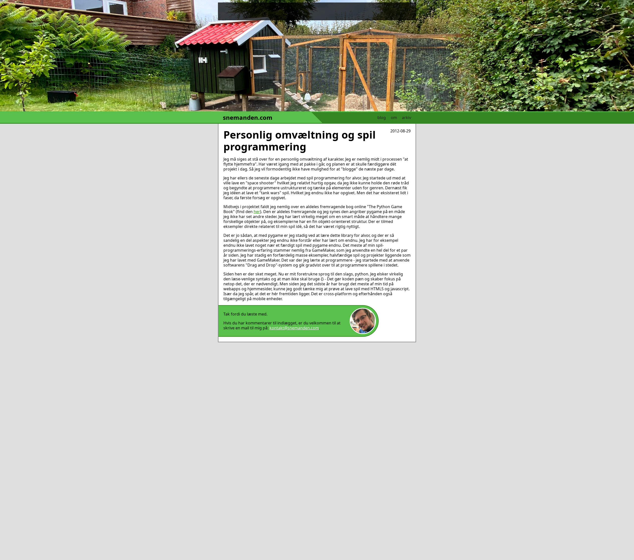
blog (381, 117)
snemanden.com (247, 117)
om (394, 117)
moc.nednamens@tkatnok (294, 328)
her (257, 211)
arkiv (406, 117)
